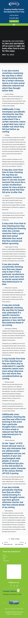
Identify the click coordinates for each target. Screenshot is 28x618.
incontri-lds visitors (12, 41)
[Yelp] (14, 586)
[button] (14, 24)
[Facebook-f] (11, 586)
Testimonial (6, 560)
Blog (4, 558)
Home (4, 555)
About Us (5, 557)
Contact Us (13, 608)
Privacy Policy (19, 608)
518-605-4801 (14, 18)
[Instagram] (17, 586)
